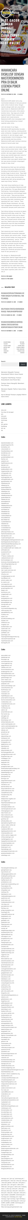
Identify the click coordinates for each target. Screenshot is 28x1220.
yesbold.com (5, 461)
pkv (2, 414)
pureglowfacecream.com (8, 754)
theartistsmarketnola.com (8, 802)
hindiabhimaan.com (7, 845)
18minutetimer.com (6, 958)
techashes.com (5, 447)
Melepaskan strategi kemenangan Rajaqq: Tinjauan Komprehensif (12, 310)
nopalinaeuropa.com (7, 641)
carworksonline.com (7, 687)
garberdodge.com (6, 677)
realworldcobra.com (7, 1019)
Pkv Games (9, 276)
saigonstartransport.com (8, 780)
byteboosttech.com (6, 469)
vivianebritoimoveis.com (8, 704)
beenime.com (5, 1086)
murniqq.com (5, 1197)
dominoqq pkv (19, 1178)
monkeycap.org (5, 708)
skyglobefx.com (5, 1031)
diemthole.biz (5, 746)
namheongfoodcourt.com (8, 809)
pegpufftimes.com (6, 665)
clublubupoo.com (6, 1108)
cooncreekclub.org (6, 663)
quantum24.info (5, 1049)
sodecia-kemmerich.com (8, 1088)
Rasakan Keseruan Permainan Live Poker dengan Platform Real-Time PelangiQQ (12, 296)
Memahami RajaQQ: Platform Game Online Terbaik (13, 390)
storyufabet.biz (5, 517)
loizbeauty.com (5, 738)
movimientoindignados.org (9, 608)
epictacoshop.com (6, 786)
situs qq (13, 1180)
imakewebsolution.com (7, 902)
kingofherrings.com (6, 756)
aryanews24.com (6, 552)
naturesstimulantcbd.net (8, 638)
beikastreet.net (5, 657)
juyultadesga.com (6, 568)
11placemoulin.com (6, 924)
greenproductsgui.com (7, 950)
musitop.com (5, 614)
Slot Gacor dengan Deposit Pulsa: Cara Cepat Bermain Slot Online (10, 31)
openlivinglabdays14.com (8, 546)
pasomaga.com (5, 634)
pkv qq (3, 428)
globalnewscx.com (6, 999)
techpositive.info (6, 987)
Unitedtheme (18, 1216)
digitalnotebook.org (6, 934)
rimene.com (4, 796)
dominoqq (4, 420)
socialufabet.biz (5, 507)
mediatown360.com (7, 829)
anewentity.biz (5, 760)
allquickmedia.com (6, 750)
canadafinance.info (6, 792)
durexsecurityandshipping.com (10, 562)
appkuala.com (5, 762)
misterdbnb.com (6, 1094)
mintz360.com (5, 926)
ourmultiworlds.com (7, 661)
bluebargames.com (6, 671)
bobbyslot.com (5, 922)
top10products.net (6, 880)
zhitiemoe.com (5, 622)
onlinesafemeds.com (7, 479)
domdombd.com (6, 1122)
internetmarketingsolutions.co (9, 995)
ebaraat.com (4, 465)
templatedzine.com (6, 598)
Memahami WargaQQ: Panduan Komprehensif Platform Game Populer (12, 373)
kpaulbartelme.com (6, 1075)
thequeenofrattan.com (7, 1007)
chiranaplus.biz (5, 805)
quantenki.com (5, 1051)
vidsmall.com (5, 1057)
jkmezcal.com (5, 1096)
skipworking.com (6, 736)
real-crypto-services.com (8, 570)
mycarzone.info (5, 1045)
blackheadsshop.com (7, 1071)
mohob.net (4, 928)
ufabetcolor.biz (5, 499)
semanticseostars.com (7, 961)
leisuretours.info (5, 977)
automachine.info (6, 1021)
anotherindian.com (6, 626)
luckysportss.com (6, 1140)
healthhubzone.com (7, 463)
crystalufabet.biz (6, 521)
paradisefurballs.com (7, 944)
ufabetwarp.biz (5, 483)
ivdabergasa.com (6, 566)
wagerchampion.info (7, 1025)
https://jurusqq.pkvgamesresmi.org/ (11, 1207)
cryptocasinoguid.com (7, 538)
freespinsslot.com (6, 942)
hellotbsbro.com (5, 979)
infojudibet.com (5, 890)
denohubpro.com (6, 1009)
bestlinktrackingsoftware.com (9, 1106)
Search (3, 361)
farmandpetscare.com (7, 981)
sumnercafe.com (6, 604)
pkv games (10, 278)
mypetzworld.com (6, 572)
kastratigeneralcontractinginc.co (10, 542)
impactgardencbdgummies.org (10, 636)
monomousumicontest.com (9, 1027)
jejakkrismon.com (6, 744)
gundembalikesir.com (7, 457)
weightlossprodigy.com (8, 930)
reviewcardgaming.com (8, 1067)
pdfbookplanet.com (6, 1003)
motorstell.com (5, 693)
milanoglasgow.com (7, 811)
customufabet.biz (6, 515)
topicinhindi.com (6, 872)
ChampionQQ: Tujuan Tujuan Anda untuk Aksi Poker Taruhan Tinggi (7, 347)
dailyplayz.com (5, 1124)
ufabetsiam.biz (5, 491)
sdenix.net (4, 710)
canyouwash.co (5, 449)
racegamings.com (6, 1152)
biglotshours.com (6, 475)
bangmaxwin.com (6, 782)
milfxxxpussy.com (6, 610)
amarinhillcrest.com (7, 712)
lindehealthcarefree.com (8, 876)
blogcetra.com (5, 993)
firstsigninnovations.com (8, 675)
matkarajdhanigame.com (8, 896)
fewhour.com (5, 956)
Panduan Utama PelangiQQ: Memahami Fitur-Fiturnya (12, 384)
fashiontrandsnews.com (8, 533)
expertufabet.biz (6, 487)
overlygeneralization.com (8, 969)
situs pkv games (6, 1182)
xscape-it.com (5, 554)
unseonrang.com (6, 989)
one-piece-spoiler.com (7, 1013)
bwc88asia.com (5, 578)
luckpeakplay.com (6, 1142)
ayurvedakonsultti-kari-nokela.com (11, 548)
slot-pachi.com (5, 940)
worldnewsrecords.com (8, 1061)
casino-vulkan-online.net (8, 825)
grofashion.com (5, 1146)
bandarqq (4, 418)
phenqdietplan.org (6, 602)
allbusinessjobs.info (7, 878)
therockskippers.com (7, 817)
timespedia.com (5, 742)
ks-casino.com (5, 582)
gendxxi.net (4, 1041)
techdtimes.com (5, 453)
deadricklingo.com (6, 1029)
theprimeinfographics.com (8, 1082)
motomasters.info (6, 1043)
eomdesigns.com (6, 1037)
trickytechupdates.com (7, 843)
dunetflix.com (5, 606)
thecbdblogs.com (6, 849)
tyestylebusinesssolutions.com (10, 1100)
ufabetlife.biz (5, 503)
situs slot (3, 410)
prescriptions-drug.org (7, 698)
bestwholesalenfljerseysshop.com (11, 544)
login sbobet (4, 1194)
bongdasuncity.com (7, 938)
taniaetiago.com (5, 630)
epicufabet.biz (5, 519)
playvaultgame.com (7, 1158)
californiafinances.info (7, 790)
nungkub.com (5, 624)
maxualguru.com (6, 936)
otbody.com (4, 730)
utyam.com (4, 616)
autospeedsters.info (7, 1023)
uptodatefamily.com (7, 612)
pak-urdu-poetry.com (7, 991)
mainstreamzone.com (7, 962)
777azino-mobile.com (7, 556)
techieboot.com (5, 455)
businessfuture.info (6, 888)
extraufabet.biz (5, 501)
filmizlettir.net (5, 659)
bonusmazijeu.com (6, 1110)
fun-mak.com (5, 1090)
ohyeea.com (4, 620)
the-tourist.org (5, 714)
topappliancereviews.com (8, 841)
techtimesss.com (6, 689)
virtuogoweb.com (6, 473)
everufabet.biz (5, 525)
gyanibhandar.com (6, 481)
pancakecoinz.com (6, 906)
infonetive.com (5, 784)
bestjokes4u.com (6, 916)
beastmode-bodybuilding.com (10, 884)
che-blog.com (5, 904)
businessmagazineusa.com (9, 1053)
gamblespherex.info (7, 1033)
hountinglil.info (5, 912)
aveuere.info (4, 946)
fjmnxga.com (5, 778)
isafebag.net (4, 718)
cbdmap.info (5, 892)
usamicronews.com (6, 1144)
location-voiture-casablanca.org (10, 1074)
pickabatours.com (6, 882)
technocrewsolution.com (8, 700)
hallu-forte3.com (6, 813)
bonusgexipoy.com (6, 1116)
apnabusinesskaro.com (7, 853)
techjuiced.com (5, 467)
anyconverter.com (6, 740)
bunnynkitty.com (6, 774)
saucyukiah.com (5, 655)
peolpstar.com (5, 683)
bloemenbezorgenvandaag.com (10, 768)
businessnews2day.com (8, 1059)
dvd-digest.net (5, 801)
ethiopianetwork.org (7, 971)
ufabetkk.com (5, 748)
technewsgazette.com (7, 752)
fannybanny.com (6, 1130)
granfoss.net (4, 819)
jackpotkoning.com (6, 1134)
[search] (27, 35)
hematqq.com (14, 1197)
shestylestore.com (6, 1166)
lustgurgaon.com (6, 918)
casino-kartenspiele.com (8, 724)
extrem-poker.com (6, 580)
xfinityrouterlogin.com (7, 837)
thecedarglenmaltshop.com (9, 868)
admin (20, 94)
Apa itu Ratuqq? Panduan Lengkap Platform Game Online (14, 395)
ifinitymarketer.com (6, 1132)
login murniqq (11, 1198)
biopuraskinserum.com (7, 788)
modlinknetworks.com (7, 1136)
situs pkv (3, 416)
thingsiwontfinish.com (7, 1168)
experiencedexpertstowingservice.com (12, 1069)
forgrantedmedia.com (7, 681)
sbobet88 (12, 1194)
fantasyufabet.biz (6, 489)
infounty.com (5, 574)
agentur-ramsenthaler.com (8, 1035)
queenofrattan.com (6, 1005)
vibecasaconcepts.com (8, 1047)
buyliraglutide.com (6, 477)
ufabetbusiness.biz (6, 495)
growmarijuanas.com (7, 965)
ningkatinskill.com (6, 594)
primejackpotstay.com (7, 1154)
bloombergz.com (6, 720)
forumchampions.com (7, 669)
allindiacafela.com (6, 821)
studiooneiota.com (6, 1015)
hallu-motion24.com (7, 815)
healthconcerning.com (7, 952)
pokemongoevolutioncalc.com (9, 1148)
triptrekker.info (5, 1039)
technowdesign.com (7, 560)
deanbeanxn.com (6, 894)
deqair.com (4, 590)
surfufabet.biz (5, 509)
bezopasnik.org (5, 776)
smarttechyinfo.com (7, 932)
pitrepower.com (5, 827)
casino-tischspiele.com (7, 728)
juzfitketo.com (5, 632)
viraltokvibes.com (6, 702)
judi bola (3, 1184)
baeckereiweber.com (7, 443)
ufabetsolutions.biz (6, 505)
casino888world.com (7, 1092)
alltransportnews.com (7, 532)
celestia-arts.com (6, 667)
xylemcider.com (5, 628)
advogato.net (5, 716)
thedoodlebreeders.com (8, 586)
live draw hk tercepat (7, 412)
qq (2, 430)
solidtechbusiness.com (7, 1065)
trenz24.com (4, 734)
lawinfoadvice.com (6, 600)
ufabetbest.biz (5, 511)
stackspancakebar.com (7, 806)
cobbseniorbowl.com (7, 558)
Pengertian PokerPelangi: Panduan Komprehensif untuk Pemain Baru (11, 379)
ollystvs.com (4, 997)
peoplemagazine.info (7, 445)
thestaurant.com (5, 1104)
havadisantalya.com (7, 451)
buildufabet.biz (5, 529)
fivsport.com (4, 596)
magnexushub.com (6, 471)
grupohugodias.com (7, 588)
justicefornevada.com (7, 975)
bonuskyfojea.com (6, 1112)
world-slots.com (5, 900)
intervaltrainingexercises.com (9, 1098)
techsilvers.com (5, 592)
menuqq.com (5, 1178)
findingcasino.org (6, 1017)
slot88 (3, 1203)
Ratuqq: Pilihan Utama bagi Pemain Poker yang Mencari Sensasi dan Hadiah (20, 347)
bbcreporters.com (6, 536)
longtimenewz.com (6, 1138)
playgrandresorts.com (7, 1160)
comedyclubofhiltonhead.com (9, 1078)
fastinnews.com (5, 1128)
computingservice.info (7, 983)
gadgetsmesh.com (6, 973)
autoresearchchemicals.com (9, 851)
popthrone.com (5, 898)
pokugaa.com (5, 1156)
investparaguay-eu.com (8, 576)
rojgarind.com (5, 954)
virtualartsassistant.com (8, 1080)
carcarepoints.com (6, 584)
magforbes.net (5, 706)
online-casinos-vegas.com (8, 835)
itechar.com (4, 459)
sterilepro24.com (6, 1063)
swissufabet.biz (5, 493)
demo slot (20, 1184)
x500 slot (4, 1186)
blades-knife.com (6, 1011)
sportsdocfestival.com (7, 1164)
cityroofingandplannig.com (9, 564)
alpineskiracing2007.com (8, 823)
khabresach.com (6, 847)
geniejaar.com (5, 920)
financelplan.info (6, 886)
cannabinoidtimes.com (7, 948)
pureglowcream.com (7, 766)
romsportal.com (5, 1162)
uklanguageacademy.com (8, 874)
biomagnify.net (5, 642)
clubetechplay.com (6, 1120)
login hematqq (20, 1198)
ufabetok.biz (4, 523)
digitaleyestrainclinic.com (8, 831)
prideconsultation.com (7, 910)
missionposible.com (7, 833)
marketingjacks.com (7, 839)
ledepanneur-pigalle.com (8, 798)
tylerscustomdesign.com (8, 685)
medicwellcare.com (7, 1055)
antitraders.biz (5, 550)
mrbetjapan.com (6, 758)
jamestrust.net (5, 732)
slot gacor (22, 1182)
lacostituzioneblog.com (8, 618)
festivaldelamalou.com (7, 673)
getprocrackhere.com (7, 1126)
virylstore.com (5, 692)
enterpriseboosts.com (7, 722)
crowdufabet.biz (6, 527)
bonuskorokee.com (6, 1114)
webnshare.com (5, 966)
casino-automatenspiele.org (9, 726)
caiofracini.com (5, 985)
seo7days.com (5, 764)
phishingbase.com (6, 1150)
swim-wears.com (6, 679)
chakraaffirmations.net (7, 914)
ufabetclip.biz (5, 485)
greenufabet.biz (5, 497)
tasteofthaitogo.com (7, 772)
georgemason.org (6, 870)
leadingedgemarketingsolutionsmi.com (12, 540)
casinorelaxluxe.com (7, 1118)
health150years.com (7, 696)
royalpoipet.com (6, 1102)
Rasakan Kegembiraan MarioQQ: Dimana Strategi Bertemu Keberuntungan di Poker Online (12, 324)
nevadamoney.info (6, 794)
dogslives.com (5, 1001)
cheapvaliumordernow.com (9, 1084)
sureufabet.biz (5, 513)
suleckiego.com (5, 855)
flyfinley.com (5, 908)
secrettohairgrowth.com (8, 770)
